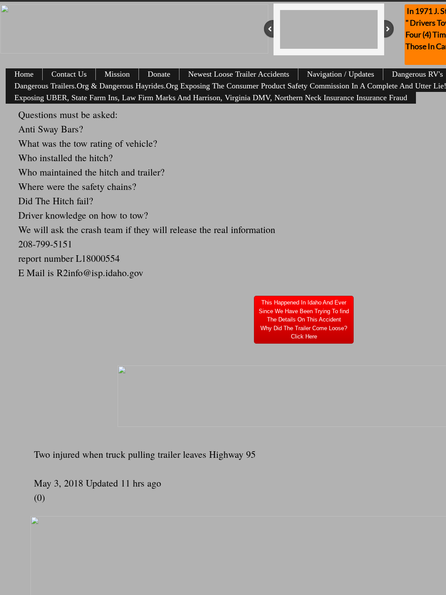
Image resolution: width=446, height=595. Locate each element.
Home (24, 74)
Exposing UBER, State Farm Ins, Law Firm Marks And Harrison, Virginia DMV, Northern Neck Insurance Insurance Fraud (210, 97)
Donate (159, 74)
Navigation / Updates (340, 74)
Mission (117, 74)
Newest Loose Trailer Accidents (238, 74)
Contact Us (69, 74)
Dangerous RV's (417, 74)
